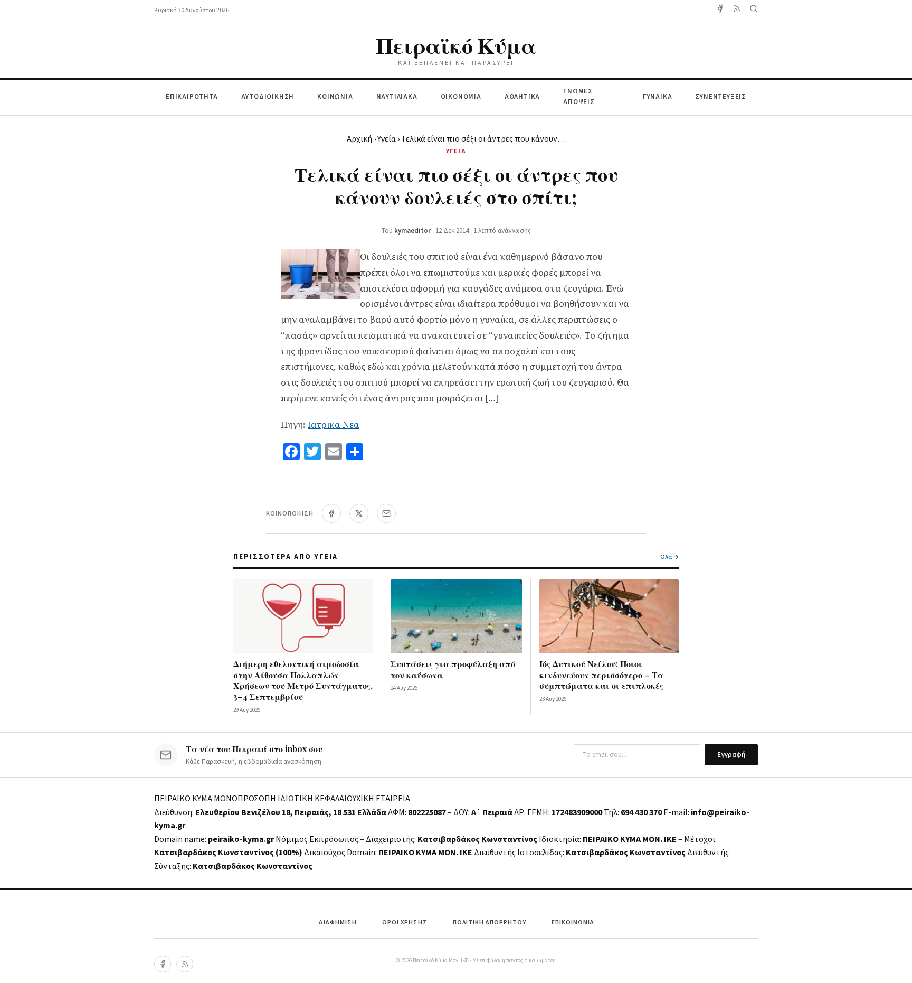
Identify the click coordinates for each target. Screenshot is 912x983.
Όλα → (669, 557)
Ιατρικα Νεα (333, 424)
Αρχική (359, 139)
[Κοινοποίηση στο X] (358, 513)
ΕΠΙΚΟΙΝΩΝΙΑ (573, 922)
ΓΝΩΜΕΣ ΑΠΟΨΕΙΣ (579, 97)
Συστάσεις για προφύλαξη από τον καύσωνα (453, 669)
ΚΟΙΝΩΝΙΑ (335, 96)
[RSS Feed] (737, 10)
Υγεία (386, 139)
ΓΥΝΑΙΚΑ (657, 96)
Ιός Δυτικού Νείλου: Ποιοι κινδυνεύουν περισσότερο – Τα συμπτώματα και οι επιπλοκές (601, 674)
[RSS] (184, 964)
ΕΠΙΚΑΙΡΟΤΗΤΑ (192, 96)
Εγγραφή (731, 755)
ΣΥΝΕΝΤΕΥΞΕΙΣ (720, 96)
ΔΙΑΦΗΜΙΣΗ (337, 922)
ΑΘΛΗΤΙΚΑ (522, 96)
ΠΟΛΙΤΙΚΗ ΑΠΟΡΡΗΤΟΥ (489, 922)
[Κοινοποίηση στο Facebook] (331, 513)
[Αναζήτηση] (753, 10)
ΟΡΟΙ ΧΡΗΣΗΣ (405, 922)
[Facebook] (720, 10)
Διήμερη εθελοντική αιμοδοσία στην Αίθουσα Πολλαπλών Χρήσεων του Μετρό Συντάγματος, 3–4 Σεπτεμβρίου (303, 680)
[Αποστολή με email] (386, 513)
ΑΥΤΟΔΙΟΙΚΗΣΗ (267, 96)
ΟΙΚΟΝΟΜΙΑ (461, 96)
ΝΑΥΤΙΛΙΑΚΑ (396, 96)
